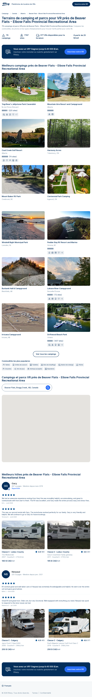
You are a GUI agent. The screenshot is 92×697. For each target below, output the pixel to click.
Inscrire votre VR (81, 4)
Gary (14, 483)
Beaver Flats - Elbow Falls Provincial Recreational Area (47, 13)
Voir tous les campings (46, 354)
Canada (14, 13)
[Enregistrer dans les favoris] (42, 523)
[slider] (8, 495)
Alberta (23, 13)
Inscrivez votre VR (75, 52)
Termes (35, 693)
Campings (5, 13)
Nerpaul (16, 571)
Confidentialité (45, 693)
